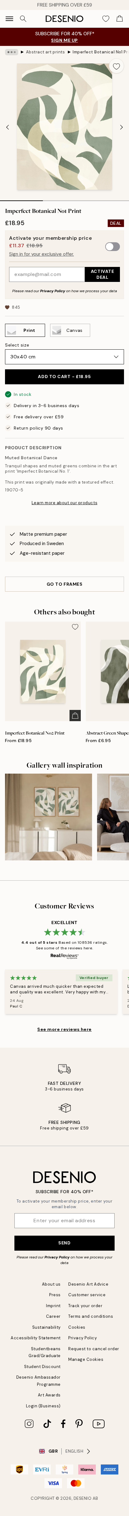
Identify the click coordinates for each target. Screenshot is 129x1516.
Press (55, 1294)
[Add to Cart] (75, 715)
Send (64, 1243)
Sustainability (46, 1327)
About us (51, 1284)
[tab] (21, 198)
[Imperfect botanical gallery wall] (48, 817)
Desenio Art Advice (88, 1284)
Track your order (85, 1305)
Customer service (87, 1294)
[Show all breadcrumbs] (11, 52)
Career (53, 1316)
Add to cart (64, 376)
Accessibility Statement (36, 1338)
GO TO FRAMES (65, 584)
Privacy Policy (52, 290)
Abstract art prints (45, 52)
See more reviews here (64, 1029)
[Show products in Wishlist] (106, 18)
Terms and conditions (90, 1316)
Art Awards (49, 1395)
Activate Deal (102, 274)
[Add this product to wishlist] (116, 65)
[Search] (23, 18)
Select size (17, 345)
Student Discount (42, 1366)
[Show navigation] (9, 18)
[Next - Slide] (121, 127)
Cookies (76, 1327)
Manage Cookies (85, 1359)
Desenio (83, 1498)
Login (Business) (43, 1406)
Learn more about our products (64, 502)
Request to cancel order (93, 1348)
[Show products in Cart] (119, 18)
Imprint (53, 1305)
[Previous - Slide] (8, 127)
